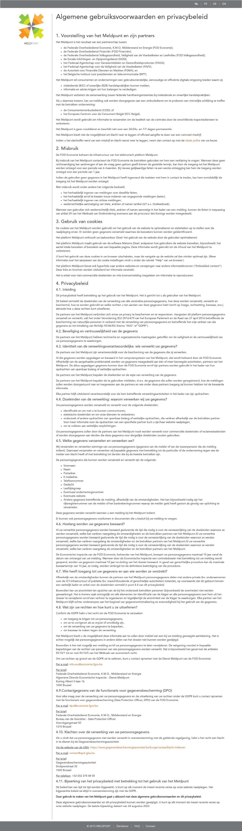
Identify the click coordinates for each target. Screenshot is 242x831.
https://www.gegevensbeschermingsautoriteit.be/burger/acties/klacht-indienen (137, 747)
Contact (150, 826)
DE (214, 4)
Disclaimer (122, 826)
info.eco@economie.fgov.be (85, 664)
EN (224, 4)
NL (196, 4)
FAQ (137, 826)
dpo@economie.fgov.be (83, 706)
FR (205, 4)
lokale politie (192, 140)
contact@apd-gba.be (82, 753)
